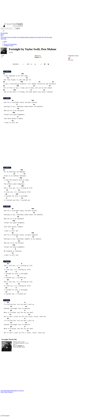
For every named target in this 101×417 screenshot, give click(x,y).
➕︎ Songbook (6, 64)
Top (2, 36)
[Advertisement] (48, 12)
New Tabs (44, 37)
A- (31, 64)
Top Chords (4, 37)
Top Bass (14, 37)
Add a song (3, 38)
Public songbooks (30, 37)
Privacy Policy (4, 392)
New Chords (38, 37)
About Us (10, 392)
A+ (35, 64)
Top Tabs (9, 37)
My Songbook (4, 33)
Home (2, 34)
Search (17, 28)
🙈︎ (48, 64)
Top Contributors (21, 37)
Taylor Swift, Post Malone (10, 44)
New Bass (49, 37)
